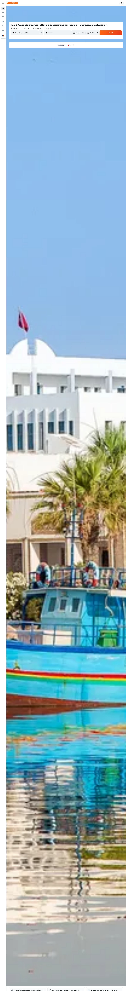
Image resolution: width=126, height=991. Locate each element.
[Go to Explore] (3, 21)
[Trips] (3, 30)
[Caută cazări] (3, 12)
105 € (14, 24)
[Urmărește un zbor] (3, 25)
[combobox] (15, 28)
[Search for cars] (3, 16)
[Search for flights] (3, 8)
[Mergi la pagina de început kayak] (12, 3)
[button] (3, 3)
